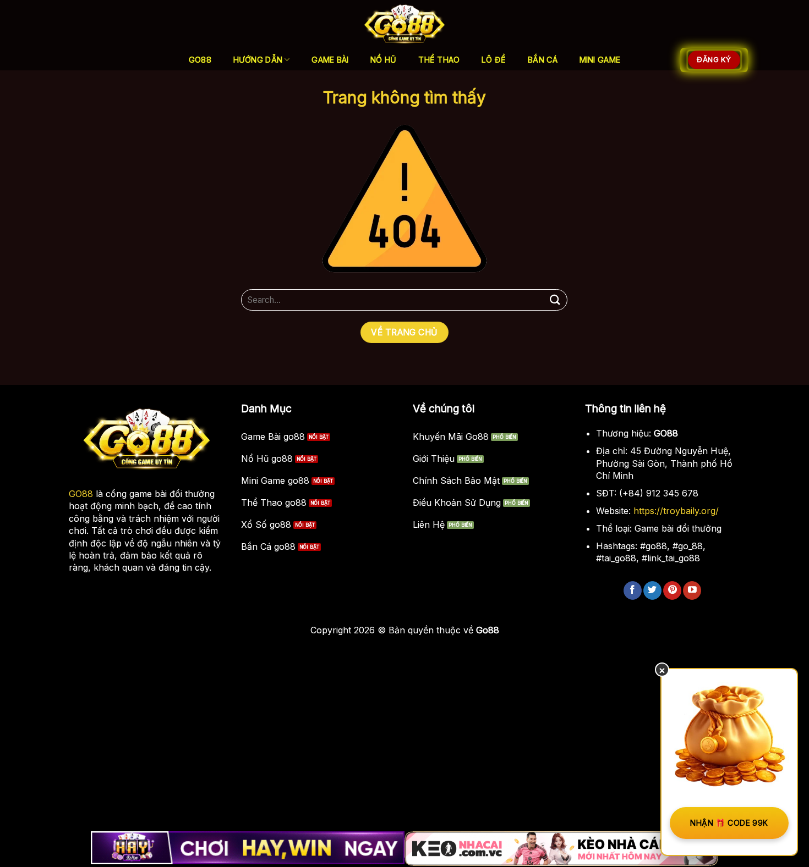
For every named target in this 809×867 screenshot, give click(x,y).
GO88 (81, 493)
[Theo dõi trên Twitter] (652, 590)
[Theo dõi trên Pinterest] (672, 590)
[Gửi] (555, 300)
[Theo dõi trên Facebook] (633, 590)
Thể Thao (439, 59)
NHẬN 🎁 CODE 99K (729, 822)
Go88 (200, 59)
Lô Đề (494, 59)
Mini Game (600, 59)
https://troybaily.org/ (676, 510)
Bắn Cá (542, 59)
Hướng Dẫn (258, 59)
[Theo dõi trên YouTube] (692, 590)
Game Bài (329, 59)
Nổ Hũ (383, 59)
